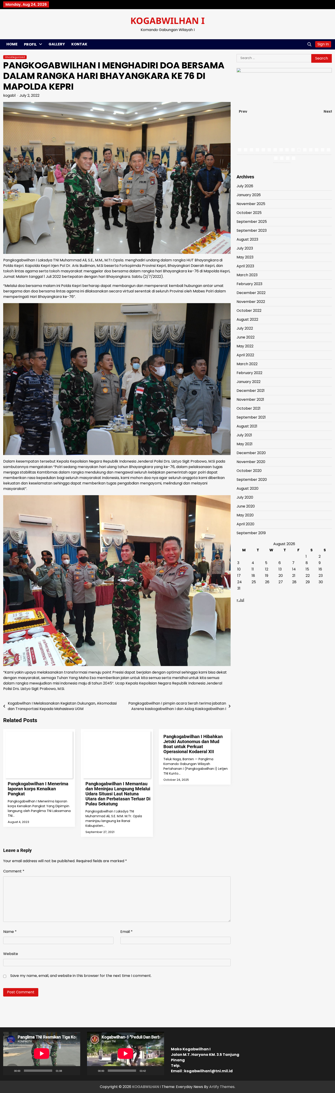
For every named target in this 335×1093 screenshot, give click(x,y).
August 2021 (247, 426)
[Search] (309, 44)
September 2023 (252, 230)
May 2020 (245, 515)
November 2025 (251, 203)
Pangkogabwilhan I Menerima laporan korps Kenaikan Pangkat (38, 788)
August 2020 (247, 488)
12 (305, 149)
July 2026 (245, 186)
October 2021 (248, 408)
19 (287, 158)
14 (316, 149)
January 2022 (248, 381)
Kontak (79, 44)
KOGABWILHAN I (167, 20)
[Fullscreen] (74, 1070)
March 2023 (247, 275)
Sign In (323, 44)
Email (126, 931)
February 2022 (249, 372)
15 (322, 149)
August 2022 (247, 319)
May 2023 (245, 257)
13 (310, 149)
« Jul (240, 600)
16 (328, 149)
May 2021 (245, 444)
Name (10, 931)
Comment (13, 871)
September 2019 (251, 533)
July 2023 (245, 248)
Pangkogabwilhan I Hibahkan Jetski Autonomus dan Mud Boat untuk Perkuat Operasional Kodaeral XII (193, 744)
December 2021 (251, 390)
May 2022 (245, 346)
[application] (41, 1053)
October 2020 (249, 470)
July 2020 (245, 497)
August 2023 (247, 239)
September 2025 (252, 221)
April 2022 (245, 355)
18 (281, 158)
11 (299, 149)
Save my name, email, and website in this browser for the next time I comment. (81, 975)
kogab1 (9, 95)
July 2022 (245, 328)
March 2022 (247, 364)
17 (276, 158)
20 (293, 158)
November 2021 (250, 399)
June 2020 (246, 506)
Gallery (57, 44)
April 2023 (245, 266)
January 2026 (249, 195)
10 (293, 149)
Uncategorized (15, 57)
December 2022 (251, 292)
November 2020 (251, 461)
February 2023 (249, 283)
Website (10, 953)
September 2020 (252, 479)
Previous (243, 111)
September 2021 (251, 417)
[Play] (9, 1070)
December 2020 (251, 452)
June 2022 (246, 337)
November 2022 (251, 301)
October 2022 (249, 310)
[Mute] (67, 1070)
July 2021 (244, 435)
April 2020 (245, 524)
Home (12, 44)
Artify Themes (221, 1086)
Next (328, 111)
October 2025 (249, 212)
